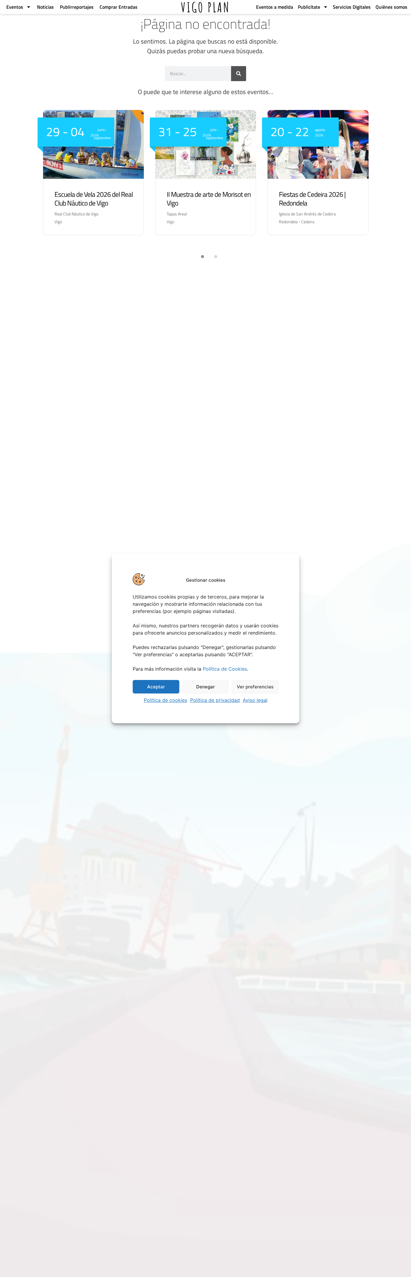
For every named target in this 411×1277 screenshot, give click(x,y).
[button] (199, 256)
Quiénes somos (391, 7)
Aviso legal (255, 700)
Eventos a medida (274, 7)
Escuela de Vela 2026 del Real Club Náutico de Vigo (93, 198)
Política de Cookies (225, 669)
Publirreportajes (76, 7)
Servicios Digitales (352, 7)
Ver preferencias (255, 687)
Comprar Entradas (118, 7)
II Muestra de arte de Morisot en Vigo (209, 198)
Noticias (45, 7)
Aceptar (156, 687)
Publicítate (309, 7)
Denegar (205, 687)
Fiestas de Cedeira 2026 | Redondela (312, 198)
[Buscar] (238, 73)
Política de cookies (165, 700)
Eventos (14, 7)
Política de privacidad (215, 700)
